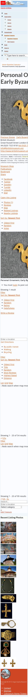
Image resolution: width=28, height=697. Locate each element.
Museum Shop (7, 166)
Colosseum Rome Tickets (15, 693)
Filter (3, 292)
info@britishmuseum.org (12, 148)
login (15, 285)
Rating (7, 305)
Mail (6, 192)
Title (6, 367)
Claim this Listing (8, 197)
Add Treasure (10, 42)
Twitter (7, 181)
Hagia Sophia (7, 17)
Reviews (7, 205)
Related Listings (11, 210)
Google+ (7, 184)
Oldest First (9, 222)
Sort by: (10, 218)
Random (7, 225)
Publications (6, 169)
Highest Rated (10, 375)
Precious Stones (8, 137)
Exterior (9, 26)
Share (3, 174)
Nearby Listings (11, 213)
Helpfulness (9, 308)
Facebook (8, 179)
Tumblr (7, 187)
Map (6, 207)
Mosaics (9, 29)
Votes (6, 228)
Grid (6, 383)
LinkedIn (7, 190)
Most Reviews (10, 372)
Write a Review (7, 313)
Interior (9, 23)
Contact (7, 688)
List (2, 383)
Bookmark (5, 171)
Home (4, 64)
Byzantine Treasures (12, 38)
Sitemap (7, 690)
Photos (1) (8, 202)
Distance (8, 378)
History (9, 20)
